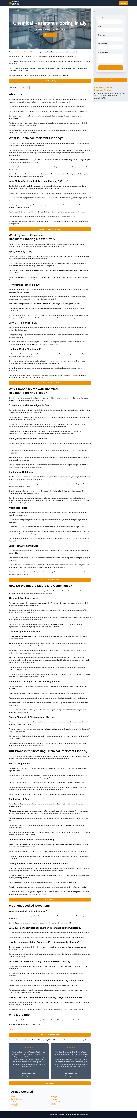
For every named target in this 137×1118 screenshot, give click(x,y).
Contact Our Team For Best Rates (49, 229)
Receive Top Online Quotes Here (50, 579)
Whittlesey (54, 1099)
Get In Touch (111, 80)
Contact (123, 3)
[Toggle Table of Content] (27, 87)
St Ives (13, 1101)
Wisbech (14, 1106)
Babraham (14, 1103)
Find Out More (49, 899)
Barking (11, 1029)
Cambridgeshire (16, 1099)
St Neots (53, 1103)
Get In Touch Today (50, 81)
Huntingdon (54, 1097)
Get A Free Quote (49, 1083)
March (13, 1097)
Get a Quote (48, 35)
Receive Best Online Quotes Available (50, 383)
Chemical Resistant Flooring (26, 52)
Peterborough (55, 1101)
